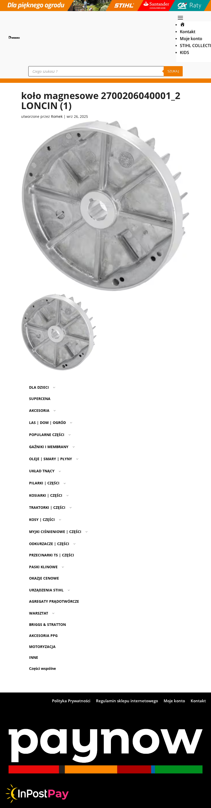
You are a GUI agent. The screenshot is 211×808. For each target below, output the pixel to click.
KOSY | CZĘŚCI (42, 519)
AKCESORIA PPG (43, 635)
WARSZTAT (38, 613)
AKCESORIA (39, 410)
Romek (57, 116)
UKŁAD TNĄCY (42, 470)
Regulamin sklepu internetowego (127, 701)
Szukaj (173, 71)
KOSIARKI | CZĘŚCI (45, 495)
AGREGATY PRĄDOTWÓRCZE (54, 601)
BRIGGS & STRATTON (47, 624)
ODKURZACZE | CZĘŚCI (49, 543)
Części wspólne (42, 668)
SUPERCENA (39, 398)
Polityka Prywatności (71, 701)
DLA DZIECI (39, 387)
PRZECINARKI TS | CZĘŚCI (51, 555)
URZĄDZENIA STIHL (46, 590)
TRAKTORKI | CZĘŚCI (47, 507)
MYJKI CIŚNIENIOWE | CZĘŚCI (55, 531)
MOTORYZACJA (42, 646)
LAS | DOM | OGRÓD (47, 422)
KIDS (184, 52)
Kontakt (187, 31)
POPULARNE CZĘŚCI (46, 434)
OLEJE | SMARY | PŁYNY (50, 458)
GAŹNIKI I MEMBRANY (48, 446)
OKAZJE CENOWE (44, 578)
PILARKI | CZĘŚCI (44, 483)
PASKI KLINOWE (43, 566)
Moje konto (191, 38)
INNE (33, 657)
